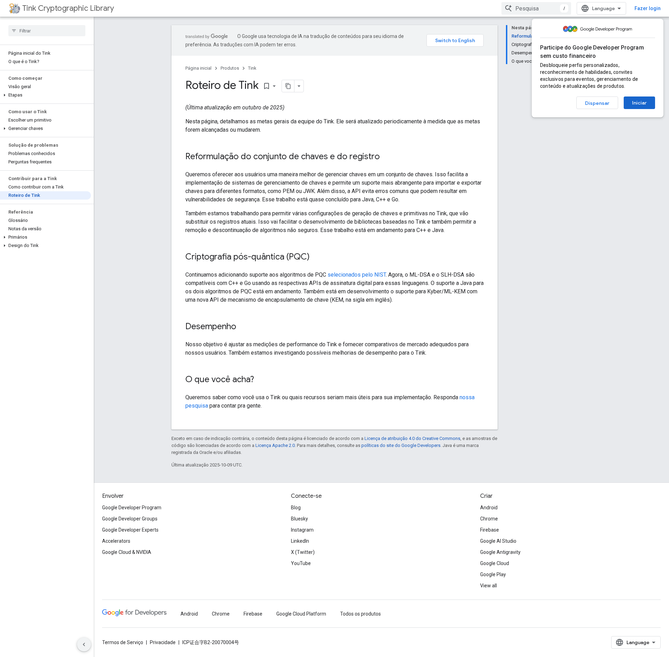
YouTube (301, 563)
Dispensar (597, 103)
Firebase (489, 530)
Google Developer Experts (130, 530)
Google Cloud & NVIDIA (126, 552)
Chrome (489, 518)
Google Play (493, 574)
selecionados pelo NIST (357, 274)
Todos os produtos (360, 614)
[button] (45, 95)
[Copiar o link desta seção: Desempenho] (243, 327)
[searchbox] (46, 30)
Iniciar (639, 103)
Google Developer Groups (129, 518)
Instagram (302, 530)
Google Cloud (494, 563)
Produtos (230, 68)
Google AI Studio (498, 541)
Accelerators (116, 541)
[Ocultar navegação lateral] (84, 644)
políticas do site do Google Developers (400, 445)
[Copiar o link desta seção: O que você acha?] (261, 380)
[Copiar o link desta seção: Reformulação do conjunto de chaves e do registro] (387, 157)
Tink (252, 68)
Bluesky (299, 518)
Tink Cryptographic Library (68, 8)
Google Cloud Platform (301, 614)
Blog (296, 507)
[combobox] (536, 8)
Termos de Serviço (122, 642)
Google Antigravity (500, 552)
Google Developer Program (131, 507)
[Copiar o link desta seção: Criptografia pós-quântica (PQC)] (317, 257)
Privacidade (163, 642)
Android (489, 507)
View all (488, 585)
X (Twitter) (303, 552)
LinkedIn (300, 541)
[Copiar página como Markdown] (288, 86)
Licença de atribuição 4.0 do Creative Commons (412, 438)
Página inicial (198, 68)
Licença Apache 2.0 (275, 445)
